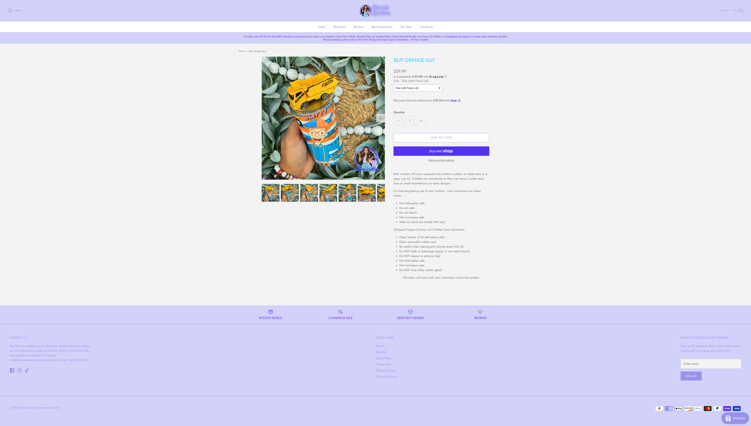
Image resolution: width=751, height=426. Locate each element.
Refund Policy (384, 358)
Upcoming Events (382, 27)
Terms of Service (386, 376)
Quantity (398, 112)
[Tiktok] (27, 370)
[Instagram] (19, 370)
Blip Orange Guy (257, 51)
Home (321, 27)
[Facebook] (12, 370)
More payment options (441, 160)
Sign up (691, 376)
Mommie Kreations (28, 407)
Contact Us (426, 27)
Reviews (359, 27)
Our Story (406, 27)
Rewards (381, 352)
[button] (420, 76)
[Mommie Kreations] (375, 10)
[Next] (380, 118)
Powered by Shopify (49, 407)
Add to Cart (441, 137)
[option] (323, 118)
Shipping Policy (386, 370)
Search (380, 346)
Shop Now (339, 27)
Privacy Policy (384, 364)
